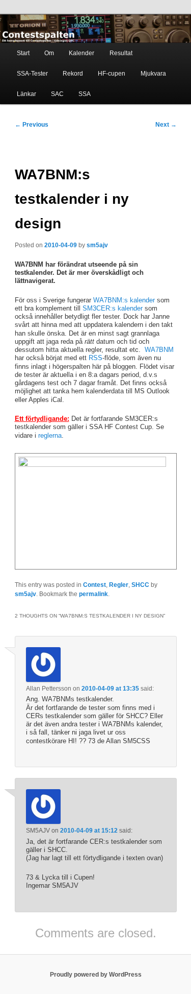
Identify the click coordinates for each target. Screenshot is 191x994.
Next (166, 124)
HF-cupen (111, 73)
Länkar (26, 94)
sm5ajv (97, 245)
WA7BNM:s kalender (123, 300)
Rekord (73, 73)
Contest (94, 584)
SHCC (140, 584)
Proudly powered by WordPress (96, 974)
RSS (95, 358)
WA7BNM (159, 349)
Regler (118, 584)
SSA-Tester (32, 73)
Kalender (81, 53)
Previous (31, 124)
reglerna (50, 435)
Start (23, 53)
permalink (93, 594)
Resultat (121, 53)
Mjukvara (153, 73)
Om (49, 53)
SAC (57, 94)
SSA (84, 94)
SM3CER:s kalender (113, 308)
